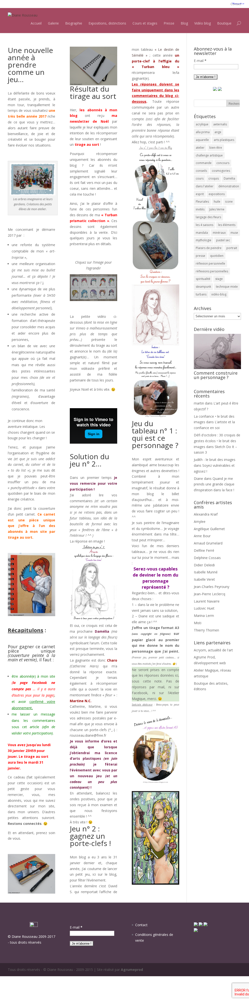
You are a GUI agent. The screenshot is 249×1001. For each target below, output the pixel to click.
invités (200, 209)
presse (200, 256)
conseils (201, 171)
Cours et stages (145, 23)
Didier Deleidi (204, 565)
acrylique (202, 124)
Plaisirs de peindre (209, 248)
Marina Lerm (204, 615)
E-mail (200, 60)
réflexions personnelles (212, 271)
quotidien (216, 256)
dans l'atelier (204, 186)
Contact (236, 4)
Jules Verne (216, 209)
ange (217, 132)
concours (222, 163)
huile (217, 201)
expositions (217, 194)
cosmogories (221, 171)
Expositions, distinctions (107, 23)
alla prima (203, 132)
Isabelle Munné (206, 572)
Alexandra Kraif (206, 514)
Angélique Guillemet (209, 528)
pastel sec (223, 240)
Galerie (53, 23)
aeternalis (220, 124)
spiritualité (203, 279)
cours (200, 178)
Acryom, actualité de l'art (213, 650)
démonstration (228, 186)
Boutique (224, 23)
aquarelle (202, 140)
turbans (201, 294)
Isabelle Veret (204, 579)
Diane (198, 478)
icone (229, 201)
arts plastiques (224, 140)
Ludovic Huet (204, 608)
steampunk (203, 287)
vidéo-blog (218, 294)
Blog (184, 23)
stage (219, 279)
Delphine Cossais (207, 557)
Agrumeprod (132, 969)
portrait (231, 248)
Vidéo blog (202, 23)
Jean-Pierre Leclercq (209, 594)
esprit (200, 194)
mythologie (203, 240)
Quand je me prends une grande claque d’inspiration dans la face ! (214, 484)
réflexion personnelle (210, 263)
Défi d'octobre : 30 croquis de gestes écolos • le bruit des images (217, 441)
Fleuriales (202, 201)
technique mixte (227, 287)
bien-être (215, 148)
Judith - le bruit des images (214, 459)
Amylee (199, 521)
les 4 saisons (204, 225)
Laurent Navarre (207, 601)
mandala (202, 233)
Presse (169, 23)
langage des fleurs (208, 217)
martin (199, 403)
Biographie (73, 23)
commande (204, 163)
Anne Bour (202, 536)
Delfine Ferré (204, 550)
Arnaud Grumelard (208, 543)
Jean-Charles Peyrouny (211, 586)
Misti (197, 623)
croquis (213, 178)
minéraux (219, 233)
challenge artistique (209, 155)
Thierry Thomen (206, 630)
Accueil (36, 23)
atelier (200, 148)
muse (234, 233)
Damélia (229, 178)
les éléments (226, 225)
